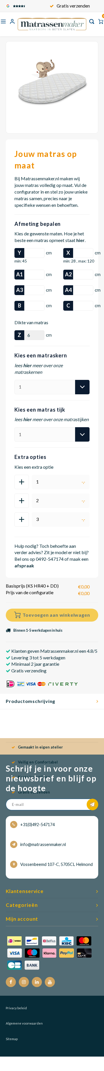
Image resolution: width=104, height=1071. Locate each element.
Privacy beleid (16, 1008)
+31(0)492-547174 (37, 824)
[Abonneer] (92, 804)
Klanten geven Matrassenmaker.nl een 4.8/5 (53, 651)
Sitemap (12, 1039)
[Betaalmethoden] (49, 952)
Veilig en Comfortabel (38, 762)
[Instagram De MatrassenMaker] (24, 982)
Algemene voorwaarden (24, 1023)
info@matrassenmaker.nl (43, 844)
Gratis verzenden (73, 5)
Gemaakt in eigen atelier (40, 747)
